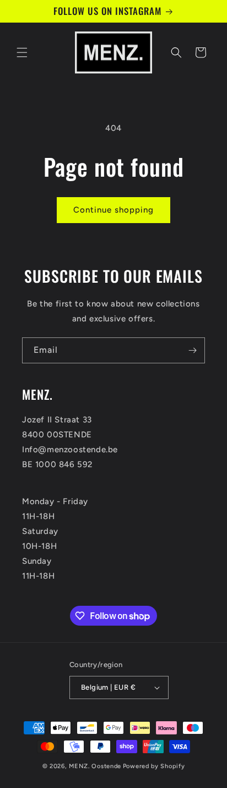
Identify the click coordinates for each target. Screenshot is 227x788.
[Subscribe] (192, 350)
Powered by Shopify (154, 766)
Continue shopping (113, 210)
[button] (22, 52)
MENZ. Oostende (95, 766)
